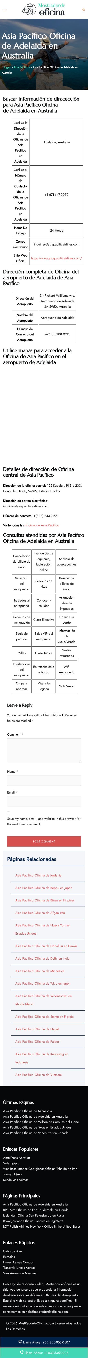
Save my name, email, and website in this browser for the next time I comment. (43, 821)
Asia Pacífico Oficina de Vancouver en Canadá (35, 1133)
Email (12, 792)
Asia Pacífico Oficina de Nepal (37, 1029)
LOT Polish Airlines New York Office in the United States (41, 1226)
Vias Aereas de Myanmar (20, 1273)
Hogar (6, 67)
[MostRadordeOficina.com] (44, 9)
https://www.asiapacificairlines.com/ (56, 258)
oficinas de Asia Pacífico (42, 525)
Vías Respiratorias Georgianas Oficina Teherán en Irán (40, 1168)
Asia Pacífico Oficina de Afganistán (40, 912)
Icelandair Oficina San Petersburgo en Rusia (33, 1215)
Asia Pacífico (22, 67)
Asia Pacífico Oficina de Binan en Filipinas (44, 900)
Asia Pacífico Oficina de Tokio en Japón (42, 983)
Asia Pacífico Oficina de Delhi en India (42, 958)
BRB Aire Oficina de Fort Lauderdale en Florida (36, 1210)
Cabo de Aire (12, 1251)
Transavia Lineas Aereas (19, 1267)
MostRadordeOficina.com (36, 1323)
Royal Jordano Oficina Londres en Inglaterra (33, 1221)
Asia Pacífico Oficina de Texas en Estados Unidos (37, 1127)
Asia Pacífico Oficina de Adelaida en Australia (35, 1116)
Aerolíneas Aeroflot (16, 1157)
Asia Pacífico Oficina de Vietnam (38, 1074)
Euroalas (9, 1256)
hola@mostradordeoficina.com (47, 1311)
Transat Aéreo (12, 1174)
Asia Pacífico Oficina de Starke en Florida (44, 1016)
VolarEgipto (11, 1163)
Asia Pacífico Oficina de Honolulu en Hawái (46, 946)
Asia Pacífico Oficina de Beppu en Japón (43, 887)
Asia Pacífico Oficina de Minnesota (39, 971)
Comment (15, 734)
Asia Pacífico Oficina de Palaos (37, 1041)
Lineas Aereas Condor (18, 1262)
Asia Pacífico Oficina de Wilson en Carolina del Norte (41, 1121)
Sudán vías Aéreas (15, 1179)
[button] (83, 9)
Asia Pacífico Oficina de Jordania (38, 875)
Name (12, 771)
